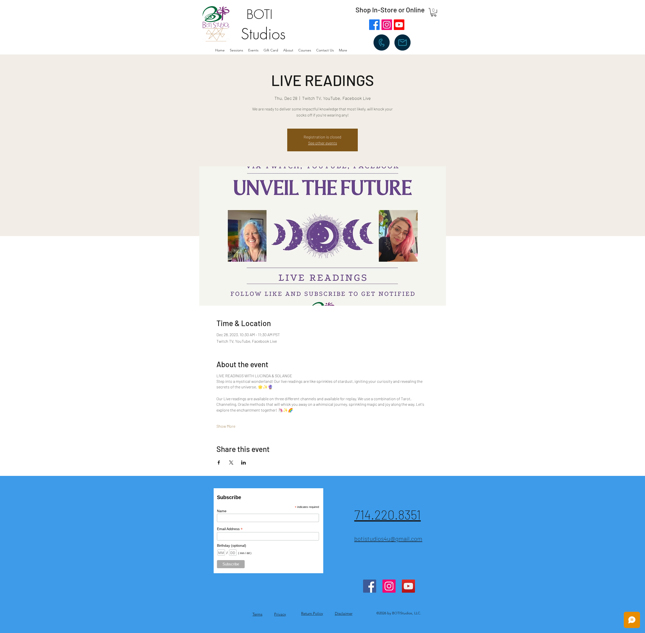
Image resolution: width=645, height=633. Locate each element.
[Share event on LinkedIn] (243, 463)
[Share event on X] (231, 463)
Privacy (280, 614)
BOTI (259, 14)
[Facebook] (374, 24)
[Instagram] (386, 24)
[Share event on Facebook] (218, 463)
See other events (322, 142)
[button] (288, 50)
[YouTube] (408, 586)
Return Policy (312, 613)
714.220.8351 (387, 514)
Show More (225, 426)
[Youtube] (399, 24)
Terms (257, 614)
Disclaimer (343, 613)
